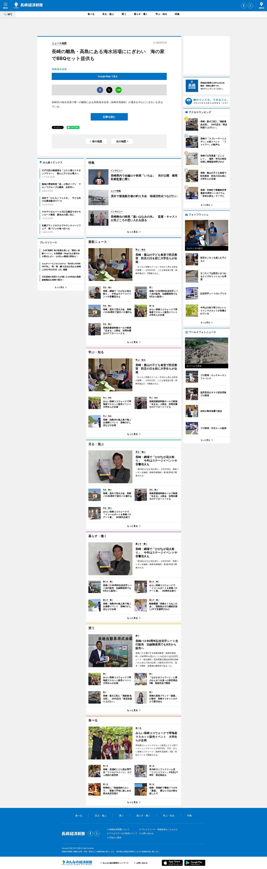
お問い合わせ (147, 833)
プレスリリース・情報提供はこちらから (159, 829)
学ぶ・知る (161, 13)
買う (124, 13)
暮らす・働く (141, 13)
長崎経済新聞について (119, 829)
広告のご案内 (115, 837)
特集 (177, 13)
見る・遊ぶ (108, 13)
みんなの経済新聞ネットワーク (77, 863)
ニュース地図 (59, 43)
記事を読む (109, 116)
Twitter (250, 5)
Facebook (243, 5)
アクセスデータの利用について (123, 833)
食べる (91, 13)
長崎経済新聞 (28, 5)
